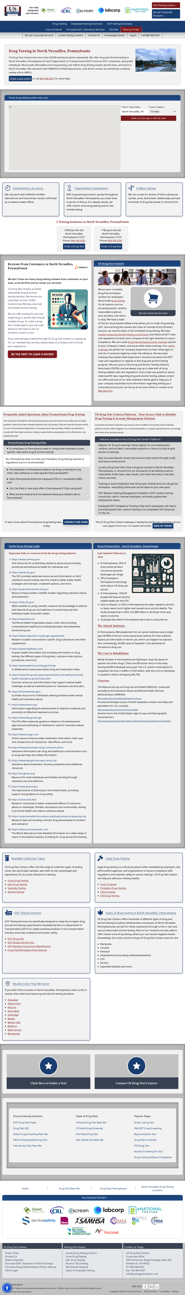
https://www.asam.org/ (24, 704)
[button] (7, 1288)
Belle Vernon (15, 1030)
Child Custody (107, 891)
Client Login (11, 1270)
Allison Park (14, 1003)
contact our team (76, 522)
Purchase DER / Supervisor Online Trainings (29, 1263)
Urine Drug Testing (18, 880)
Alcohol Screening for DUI (148, 1151)
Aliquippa (13, 999)
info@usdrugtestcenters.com (142, 1273)
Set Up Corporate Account (39, 35)
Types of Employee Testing (80, 1270)
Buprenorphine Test (145, 1134)
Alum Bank (13, 1011)
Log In (133, 35)
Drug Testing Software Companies (153, 1157)
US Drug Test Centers (133, 1291)
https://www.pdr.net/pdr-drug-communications (37, 747)
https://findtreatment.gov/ (26, 691)
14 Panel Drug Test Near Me (91, 1122)
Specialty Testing (17, 888)
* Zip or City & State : (131, 107)
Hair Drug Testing (17, 884)
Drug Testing (60, 23)
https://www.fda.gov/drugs (26, 717)
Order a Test (12, 1253)
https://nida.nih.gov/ (23, 602)
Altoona (12, 1007)
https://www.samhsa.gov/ (26, 559)
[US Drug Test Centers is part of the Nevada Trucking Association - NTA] (78, 1231)
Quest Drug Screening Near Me (30, 1134)
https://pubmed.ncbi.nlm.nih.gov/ (30, 589)
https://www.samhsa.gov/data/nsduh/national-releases (119, 698)
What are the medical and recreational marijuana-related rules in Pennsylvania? (43, 496)
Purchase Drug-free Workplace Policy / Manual (30, 1267)
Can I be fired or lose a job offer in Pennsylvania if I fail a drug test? (45, 488)
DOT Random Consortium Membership (29, 946)
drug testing (118, 300)
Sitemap (175, 1291)
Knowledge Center (115, 35)
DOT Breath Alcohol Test (21, 942)
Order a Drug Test (74, 246)
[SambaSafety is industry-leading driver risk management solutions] (39, 1221)
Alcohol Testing (16, 891)
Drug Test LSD (21, 1128)
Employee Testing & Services (86, 23)
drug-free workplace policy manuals (147, 342)
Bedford (12, 1026)
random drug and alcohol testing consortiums (123, 334)
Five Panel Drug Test (87, 1134)
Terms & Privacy (150, 1291)
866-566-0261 (47, 78)
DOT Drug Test (16, 938)
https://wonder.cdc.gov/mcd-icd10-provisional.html (118, 710)
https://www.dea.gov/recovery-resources (34, 760)
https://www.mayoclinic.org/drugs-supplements (38, 635)
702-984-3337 (138, 1270)
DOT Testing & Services (119, 23)
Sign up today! (163, 525)
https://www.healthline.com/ (27, 648)
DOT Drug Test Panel (24, 1122)
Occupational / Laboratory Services (85, 29)
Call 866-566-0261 (150, 35)
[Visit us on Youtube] (151, 1286)
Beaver (11, 1018)
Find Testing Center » (164, 5)
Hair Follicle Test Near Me (89, 1139)
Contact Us (94, 35)
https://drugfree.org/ (23, 773)
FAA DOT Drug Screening (147, 1128)
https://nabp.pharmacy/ (25, 786)
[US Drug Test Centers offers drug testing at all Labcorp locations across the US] (109, 10)
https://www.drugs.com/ (25, 734)
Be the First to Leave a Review (32, 354)
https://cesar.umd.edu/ (24, 799)
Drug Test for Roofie (145, 1139)
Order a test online (20, 78)
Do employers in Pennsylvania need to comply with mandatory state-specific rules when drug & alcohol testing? (46, 450)
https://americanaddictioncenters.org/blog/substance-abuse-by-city (49, 816)
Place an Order (131, 29)
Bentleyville (14, 1033)
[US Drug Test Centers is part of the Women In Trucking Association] (107, 1231)
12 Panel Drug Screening (89, 1128)
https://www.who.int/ (23, 619)
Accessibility (164, 1291)
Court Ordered (54, 29)
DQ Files (113, 29)
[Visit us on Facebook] (145, 1286)
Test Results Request (77, 1267)
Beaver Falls (14, 1022)
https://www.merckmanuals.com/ (30, 829)
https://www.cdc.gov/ (23, 572)
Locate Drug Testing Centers (81, 1253)
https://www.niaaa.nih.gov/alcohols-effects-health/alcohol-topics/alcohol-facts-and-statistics (134, 721)
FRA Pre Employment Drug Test (30, 1139)
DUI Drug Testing (109, 895)
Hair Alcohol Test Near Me (27, 1145)
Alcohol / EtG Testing (77, 1263)
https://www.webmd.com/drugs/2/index (34, 665)
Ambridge (13, 1014)
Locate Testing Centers (70, 35)
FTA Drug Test (141, 1145)
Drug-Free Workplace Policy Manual (27, 950)
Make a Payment (14, 1260)
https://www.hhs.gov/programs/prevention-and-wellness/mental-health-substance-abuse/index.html (48, 676)
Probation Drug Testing (113, 888)
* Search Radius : (156, 107)
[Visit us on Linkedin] (157, 1286)
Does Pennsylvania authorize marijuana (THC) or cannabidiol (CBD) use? (44, 480)
